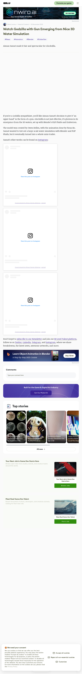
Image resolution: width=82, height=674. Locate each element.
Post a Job (65, 521)
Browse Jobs (65, 486)
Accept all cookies (62, 653)
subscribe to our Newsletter (29, 339)
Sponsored (75, 363)
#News (7, 39)
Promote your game (63, 3)
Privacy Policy (12, 667)
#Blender (30, 39)
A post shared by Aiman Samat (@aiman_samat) (30, 203)
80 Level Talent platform (65, 339)
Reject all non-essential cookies (62, 657)
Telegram (36, 342)
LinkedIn (27, 342)
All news (40, 449)
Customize (62, 662)
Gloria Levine (11, 24)
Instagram (43, 139)
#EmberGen (41, 39)
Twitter (18, 342)
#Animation (18, 39)
